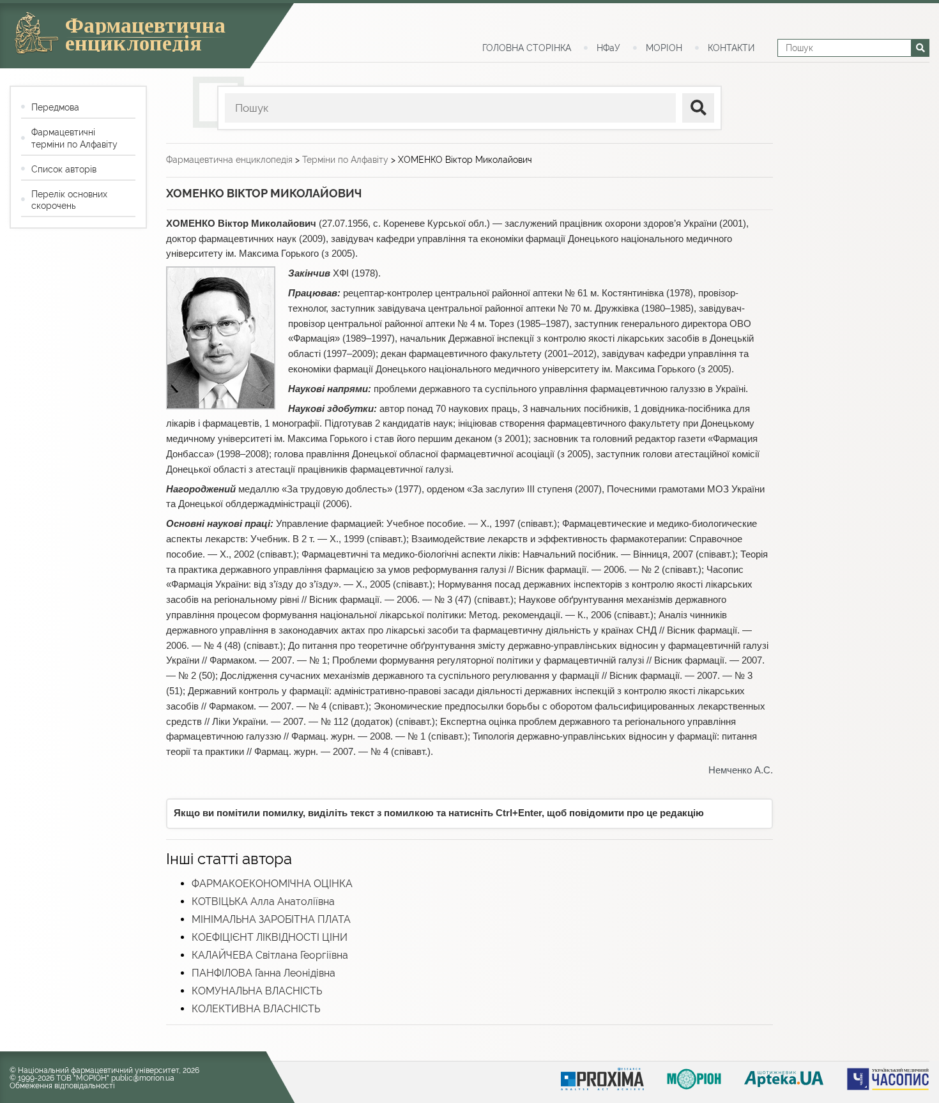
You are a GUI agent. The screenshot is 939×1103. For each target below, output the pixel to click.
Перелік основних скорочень (69, 200)
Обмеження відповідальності (62, 1085)
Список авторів (63, 169)
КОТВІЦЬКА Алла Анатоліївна (263, 901)
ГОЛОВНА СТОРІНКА (526, 47)
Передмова (55, 107)
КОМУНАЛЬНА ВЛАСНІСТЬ (257, 991)
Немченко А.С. (740, 770)
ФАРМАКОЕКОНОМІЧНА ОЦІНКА (272, 884)
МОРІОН (664, 47)
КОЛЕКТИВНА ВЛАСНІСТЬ (256, 1009)
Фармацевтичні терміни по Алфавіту (74, 138)
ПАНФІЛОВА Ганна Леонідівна (263, 973)
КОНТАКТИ (731, 47)
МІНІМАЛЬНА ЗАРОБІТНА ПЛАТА (271, 919)
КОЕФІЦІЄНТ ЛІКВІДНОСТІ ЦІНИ (269, 937)
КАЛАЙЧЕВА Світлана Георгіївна (270, 955)
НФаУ (608, 47)
